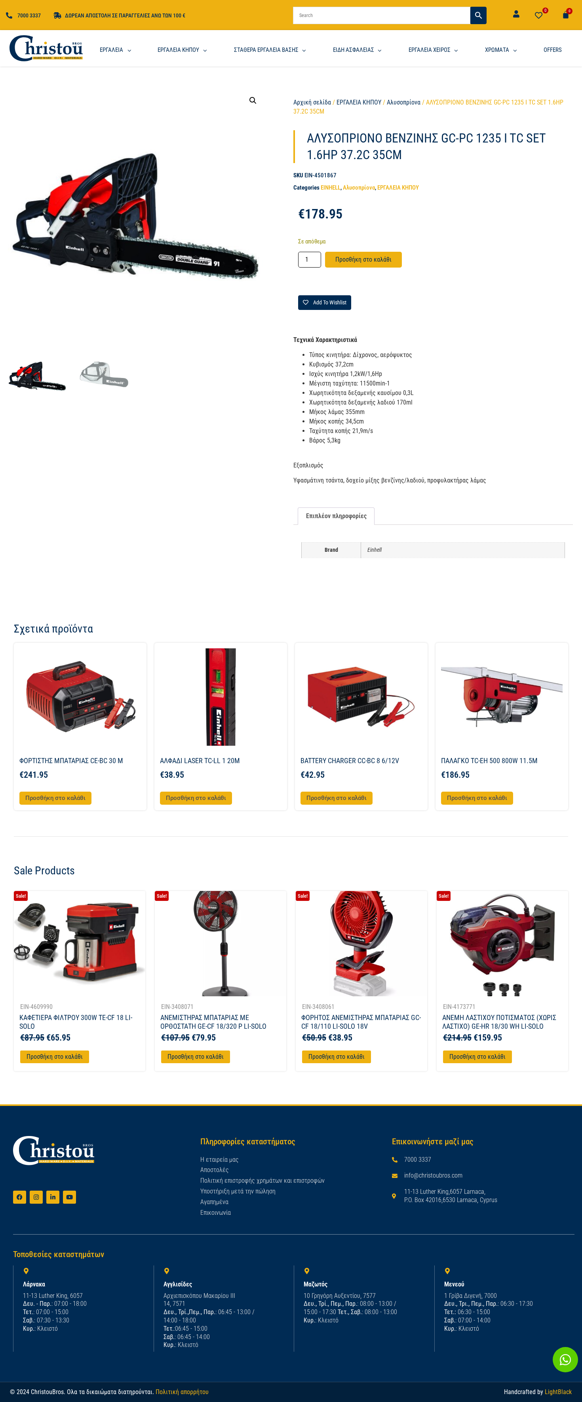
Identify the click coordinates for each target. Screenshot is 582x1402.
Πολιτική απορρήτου (182, 1392)
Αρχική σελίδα (312, 102)
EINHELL (330, 187)
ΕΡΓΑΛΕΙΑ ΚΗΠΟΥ (359, 102)
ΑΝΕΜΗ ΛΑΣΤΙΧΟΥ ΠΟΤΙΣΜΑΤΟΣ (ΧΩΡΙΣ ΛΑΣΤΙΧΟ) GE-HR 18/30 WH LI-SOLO (499, 1021)
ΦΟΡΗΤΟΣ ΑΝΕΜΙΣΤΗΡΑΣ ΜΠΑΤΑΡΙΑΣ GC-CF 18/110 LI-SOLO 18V (361, 1021)
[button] (253, 100)
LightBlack (558, 1392)
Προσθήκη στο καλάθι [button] (55, 798)
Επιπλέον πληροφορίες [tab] (336, 516)
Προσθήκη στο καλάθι (363, 259)
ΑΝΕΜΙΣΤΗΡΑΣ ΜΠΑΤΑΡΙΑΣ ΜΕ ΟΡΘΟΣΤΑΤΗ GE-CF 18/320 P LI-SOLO (213, 1021)
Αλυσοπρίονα (403, 102)
